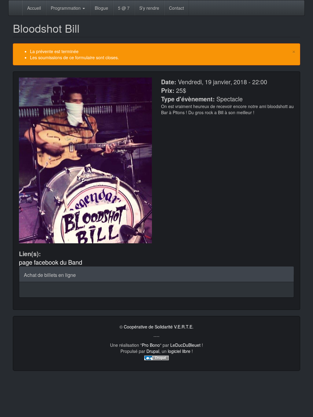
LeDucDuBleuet (185, 345)
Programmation (66, 8)
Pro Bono (151, 345)
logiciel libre (179, 351)
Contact (176, 8)
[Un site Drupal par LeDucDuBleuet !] (156, 357)
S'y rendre (149, 8)
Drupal (152, 351)
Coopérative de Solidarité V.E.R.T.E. (158, 327)
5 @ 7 (124, 8)
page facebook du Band (50, 262)
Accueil (34, 8)
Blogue (101, 8)
